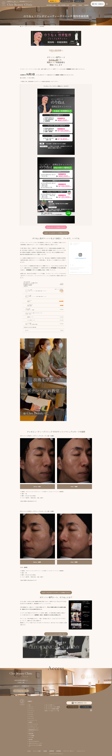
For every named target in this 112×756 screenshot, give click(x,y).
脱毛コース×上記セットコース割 (52, 710)
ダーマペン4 (31, 718)
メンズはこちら (78, 1)
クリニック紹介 (37, 751)
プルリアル (31, 714)
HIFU (30, 705)
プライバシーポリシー (68, 751)
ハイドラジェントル (33, 720)
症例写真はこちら (53, 1)
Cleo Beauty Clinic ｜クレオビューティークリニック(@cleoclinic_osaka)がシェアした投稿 (88, 272)
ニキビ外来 (31, 737)
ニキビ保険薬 (31, 735)
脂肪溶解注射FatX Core (33, 729)
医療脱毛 (30, 722)
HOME (29, 751)
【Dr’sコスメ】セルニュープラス (35, 743)
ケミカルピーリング (33, 726)
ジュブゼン (31, 716)
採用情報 (58, 751)
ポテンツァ (31, 707)
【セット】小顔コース (49, 705)
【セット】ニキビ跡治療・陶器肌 (52, 708)
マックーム (31, 708)
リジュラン (31, 712)
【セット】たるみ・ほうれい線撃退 (52, 707)
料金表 (45, 751)
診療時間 (51, 751)
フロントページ (81, 751)
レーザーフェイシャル (33, 724)
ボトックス (31, 731)
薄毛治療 (30, 739)
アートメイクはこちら (66, 1)
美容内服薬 (31, 733)
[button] (56, 227)
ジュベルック (31, 710)
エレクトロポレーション (34, 728)
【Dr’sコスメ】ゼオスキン (34, 741)
